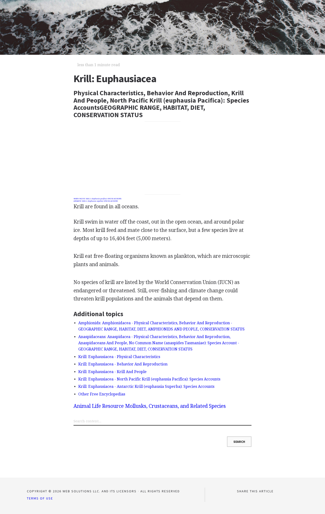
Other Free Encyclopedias (101, 394)
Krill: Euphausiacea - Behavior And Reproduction (122, 364)
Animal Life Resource (99, 406)
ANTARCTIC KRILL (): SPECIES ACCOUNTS (96, 201)
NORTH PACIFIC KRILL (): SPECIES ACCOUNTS (97, 199)
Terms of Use (40, 498)
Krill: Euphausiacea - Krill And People (112, 371)
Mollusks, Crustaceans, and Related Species (175, 406)
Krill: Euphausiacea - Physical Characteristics (119, 356)
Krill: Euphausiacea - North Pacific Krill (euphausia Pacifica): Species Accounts (149, 379)
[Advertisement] (163, 158)
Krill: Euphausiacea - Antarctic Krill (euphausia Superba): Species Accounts (146, 386)
